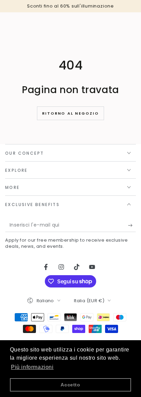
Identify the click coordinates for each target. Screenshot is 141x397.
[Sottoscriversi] (132, 225)
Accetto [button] (70, 384)
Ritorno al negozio (70, 113)
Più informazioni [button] (32, 367)
